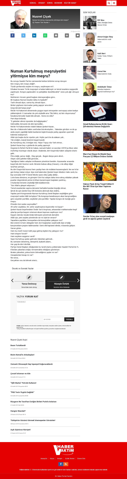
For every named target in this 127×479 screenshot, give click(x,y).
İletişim (59, 458)
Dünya (49, 3)
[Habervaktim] (16, 3)
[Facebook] (12, 35)
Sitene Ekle (81, 458)
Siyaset (41, 3)
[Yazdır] (67, 35)
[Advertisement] (45, 54)
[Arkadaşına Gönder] (56, 35)
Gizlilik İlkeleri (69, 458)
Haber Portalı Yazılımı (64, 476)
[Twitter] (23, 35)
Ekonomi (58, 3)
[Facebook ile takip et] (60, 464)
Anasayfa (44, 458)
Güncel (33, 3)
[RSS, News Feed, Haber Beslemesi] (65, 464)
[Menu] (114, 3)
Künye (52, 458)
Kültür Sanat (70, 3)
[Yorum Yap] (78, 35)
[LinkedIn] (34, 35)
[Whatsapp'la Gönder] (45, 35)
